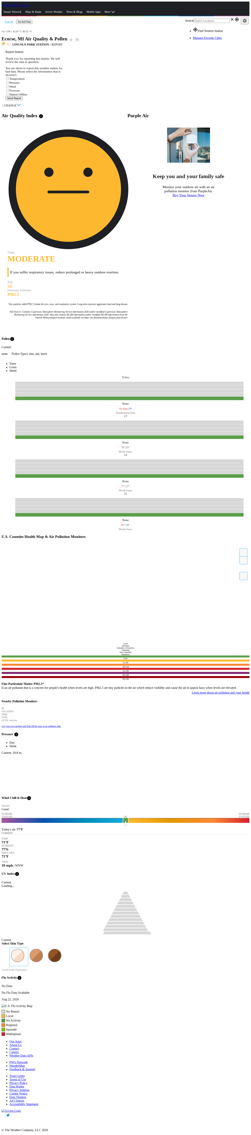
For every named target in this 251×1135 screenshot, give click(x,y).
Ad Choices (16, 1100)
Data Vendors (17, 1097)
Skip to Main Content (15, 5)
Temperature (17, 78)
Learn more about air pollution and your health (220, 692)
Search (189, 20)
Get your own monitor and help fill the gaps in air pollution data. (31, 726)
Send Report (14, 98)
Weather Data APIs (21, 1055)
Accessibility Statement (23, 1104)
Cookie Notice (18, 1093)
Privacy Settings (19, 1090)
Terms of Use (17, 1079)
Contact (14, 1048)
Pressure (14, 82)
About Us (15, 1045)
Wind (12, 86)
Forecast (14, 90)
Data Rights (16, 1086)
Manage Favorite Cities (207, 38)
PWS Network (18, 1062)
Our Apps (15, 1041)
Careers (14, 1052)
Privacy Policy (18, 1083)
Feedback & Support (22, 1069)
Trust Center (17, 1076)
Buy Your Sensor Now (189, 195)
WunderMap (17, 1065)
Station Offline (18, 94)
